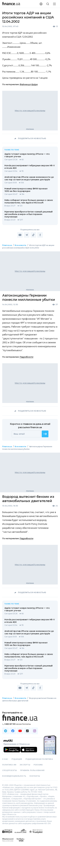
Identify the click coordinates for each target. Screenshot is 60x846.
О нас (5, 759)
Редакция (17, 759)
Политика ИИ (9, 765)
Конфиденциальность (14, 776)
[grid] (30, 477)
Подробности (26, 357)
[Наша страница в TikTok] (27, 730)
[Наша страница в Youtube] (20, 730)
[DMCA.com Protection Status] (7, 834)
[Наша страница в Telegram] (5, 730)
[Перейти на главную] (11, 4)
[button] (45, 434)
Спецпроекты (9, 770)
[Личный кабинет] (41, 4)
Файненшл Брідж (29, 84)
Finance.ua (7, 245)
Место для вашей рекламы (30, 110)
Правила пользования (32, 770)
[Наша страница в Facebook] (12, 730)
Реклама (38, 765)
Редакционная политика (39, 759)
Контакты (35, 776)
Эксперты (25, 765)
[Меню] (54, 4)
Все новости (20, 245)
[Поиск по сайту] (47, 4)
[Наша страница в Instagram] (34, 730)
